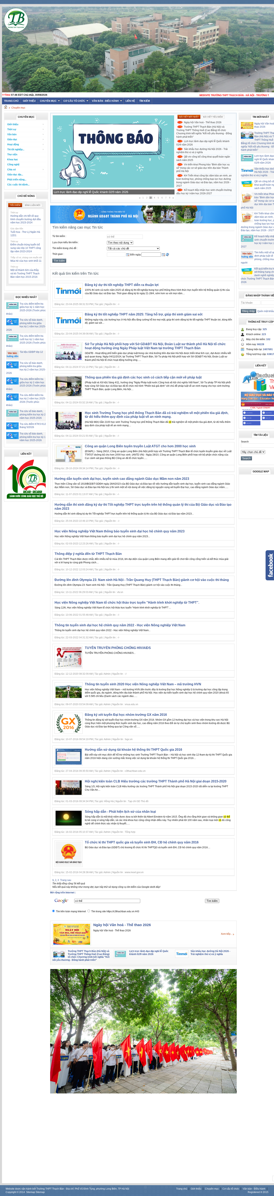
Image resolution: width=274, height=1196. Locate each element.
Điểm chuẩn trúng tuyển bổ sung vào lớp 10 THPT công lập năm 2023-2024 (25, 248)
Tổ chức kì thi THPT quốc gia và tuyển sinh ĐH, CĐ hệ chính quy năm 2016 (142, 842)
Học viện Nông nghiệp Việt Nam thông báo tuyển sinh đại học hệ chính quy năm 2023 (120, 531)
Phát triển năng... (16, 179)
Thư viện (12, 154)
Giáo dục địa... (15, 174)
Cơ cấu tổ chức (74, 101)
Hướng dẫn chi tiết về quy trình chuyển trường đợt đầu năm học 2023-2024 (25, 219)
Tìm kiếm (144, 101)
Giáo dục (12, 139)
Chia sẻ (11, 169)
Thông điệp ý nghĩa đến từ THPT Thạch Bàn (88, 553)
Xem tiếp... (226, 934)
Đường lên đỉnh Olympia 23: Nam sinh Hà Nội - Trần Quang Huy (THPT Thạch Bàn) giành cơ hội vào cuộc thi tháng (142, 580)
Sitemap (30, 1192)
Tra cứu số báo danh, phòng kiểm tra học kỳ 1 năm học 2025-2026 (33, 437)
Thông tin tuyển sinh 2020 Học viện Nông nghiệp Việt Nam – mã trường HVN (143, 684)
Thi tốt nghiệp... (15, 149)
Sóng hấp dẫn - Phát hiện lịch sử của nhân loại (120, 811)
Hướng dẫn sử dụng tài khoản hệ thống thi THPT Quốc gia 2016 (133, 749)
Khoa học (12, 159)
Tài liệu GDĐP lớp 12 (31, 352)
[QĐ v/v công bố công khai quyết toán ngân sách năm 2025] (113, 187)
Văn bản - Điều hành (105, 101)
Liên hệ (130, 101)
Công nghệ (13, 164)
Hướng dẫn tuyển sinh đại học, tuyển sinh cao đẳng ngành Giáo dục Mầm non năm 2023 (122, 478)
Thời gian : (58, 254)
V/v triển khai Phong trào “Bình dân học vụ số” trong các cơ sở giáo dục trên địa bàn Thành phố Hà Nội (203, 168)
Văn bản (11, 134)
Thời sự (11, 129)
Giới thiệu (29, 101)
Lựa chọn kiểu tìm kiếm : (65, 242)
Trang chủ (181, 1188)
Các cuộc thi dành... (18, 184)
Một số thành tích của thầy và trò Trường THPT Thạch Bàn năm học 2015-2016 (25, 273)
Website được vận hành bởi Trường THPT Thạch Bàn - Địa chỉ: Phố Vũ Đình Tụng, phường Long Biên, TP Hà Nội (67, 1188)
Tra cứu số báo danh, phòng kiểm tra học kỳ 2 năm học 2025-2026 (33, 414)
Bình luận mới (32, 205)
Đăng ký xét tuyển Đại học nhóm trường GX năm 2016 (126, 714)
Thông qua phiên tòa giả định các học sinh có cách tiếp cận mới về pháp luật (143, 377)
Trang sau (65, 880)
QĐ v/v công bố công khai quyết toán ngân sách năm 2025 (92, 192)
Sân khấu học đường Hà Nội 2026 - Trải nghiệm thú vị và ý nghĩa (202, 151)
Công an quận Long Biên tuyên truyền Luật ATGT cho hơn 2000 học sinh (140, 446)
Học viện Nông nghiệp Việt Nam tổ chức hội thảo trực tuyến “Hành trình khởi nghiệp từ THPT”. (127, 602)
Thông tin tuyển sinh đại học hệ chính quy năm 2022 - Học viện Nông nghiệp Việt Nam (120, 625)
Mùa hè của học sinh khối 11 (26, 260)
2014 (22, 1192)
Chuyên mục (48, 101)
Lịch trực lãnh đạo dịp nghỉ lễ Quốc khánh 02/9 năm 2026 (202, 143)
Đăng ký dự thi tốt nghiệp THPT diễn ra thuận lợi (121, 285)
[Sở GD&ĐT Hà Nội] (143, 222)
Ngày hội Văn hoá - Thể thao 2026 (202, 122)
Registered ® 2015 (258, 1192)
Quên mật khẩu (265, 311)
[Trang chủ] (5, 107)
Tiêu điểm (15, 205)
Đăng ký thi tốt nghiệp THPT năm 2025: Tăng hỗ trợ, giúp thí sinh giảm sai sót (143, 314)
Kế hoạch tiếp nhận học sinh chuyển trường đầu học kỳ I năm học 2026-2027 (204, 192)
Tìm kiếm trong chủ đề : (65, 248)
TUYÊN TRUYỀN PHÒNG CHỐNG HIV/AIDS (118, 648)
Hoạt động (13, 144)
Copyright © (12, 1192)
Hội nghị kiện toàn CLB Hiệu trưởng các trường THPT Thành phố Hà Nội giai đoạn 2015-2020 (155, 781)
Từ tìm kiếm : (59, 236)
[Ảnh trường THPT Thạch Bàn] (143, 1092)
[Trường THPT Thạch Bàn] (26, 498)
